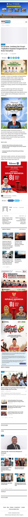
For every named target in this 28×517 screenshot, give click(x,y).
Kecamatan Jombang (7, 195)
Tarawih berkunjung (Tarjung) (6, 197)
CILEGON (3, 44)
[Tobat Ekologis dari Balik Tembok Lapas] (7, 477)
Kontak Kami (17, 507)
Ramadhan (14, 195)
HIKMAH (16, 233)
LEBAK (2, 371)
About (4, 507)
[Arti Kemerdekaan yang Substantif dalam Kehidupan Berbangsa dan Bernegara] (7, 462)
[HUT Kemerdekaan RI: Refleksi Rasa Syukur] (21, 462)
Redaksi (12, 507)
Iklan (8, 507)
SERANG (4, 233)
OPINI (16, 251)
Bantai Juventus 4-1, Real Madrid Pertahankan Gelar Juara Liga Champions (21, 220)
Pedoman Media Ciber (14, 509)
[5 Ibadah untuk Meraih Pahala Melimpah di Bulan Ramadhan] (20, 236)
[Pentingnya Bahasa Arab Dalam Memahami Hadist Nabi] (21, 477)
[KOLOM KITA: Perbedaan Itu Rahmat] (20, 254)
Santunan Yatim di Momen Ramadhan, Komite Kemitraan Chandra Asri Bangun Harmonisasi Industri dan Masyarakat (14, 146)
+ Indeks (23, 507)
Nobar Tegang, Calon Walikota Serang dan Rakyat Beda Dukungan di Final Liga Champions (7, 220)
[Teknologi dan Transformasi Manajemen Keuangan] (14, 442)
